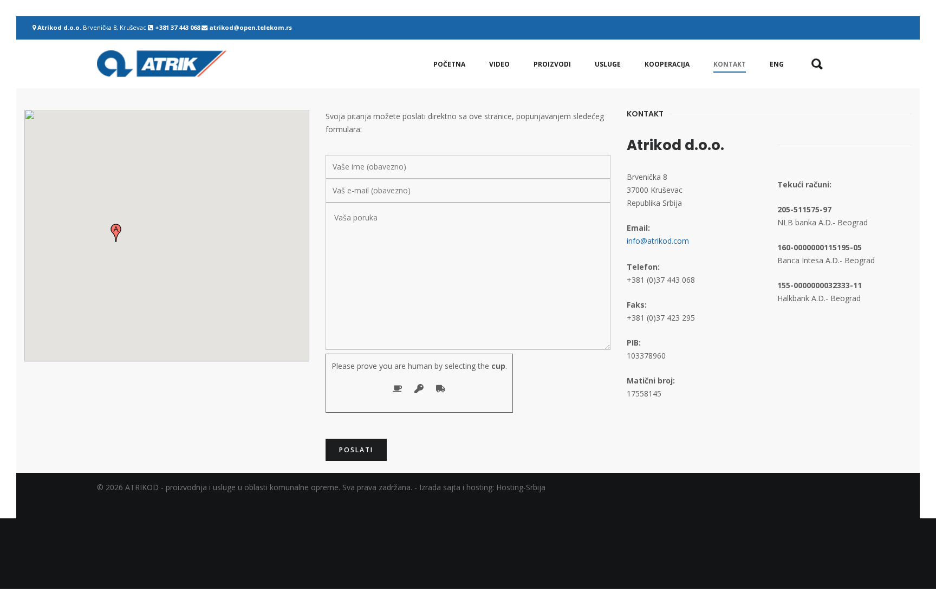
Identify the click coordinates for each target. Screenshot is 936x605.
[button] (115, 233)
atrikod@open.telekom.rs (250, 27)
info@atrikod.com (658, 241)
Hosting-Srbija (520, 487)
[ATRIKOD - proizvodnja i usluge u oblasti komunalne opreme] (161, 64)
